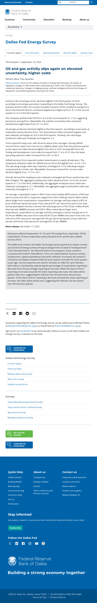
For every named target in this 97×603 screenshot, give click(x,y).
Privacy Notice (57, 597)
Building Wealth (15, 481)
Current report (15, 363)
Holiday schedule (40, 481)
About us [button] (84, 20)
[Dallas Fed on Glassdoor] (43, 544)
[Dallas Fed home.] (48, 565)
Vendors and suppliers (72, 490)
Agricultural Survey (17, 412)
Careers (29, 2)
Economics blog (15, 495)
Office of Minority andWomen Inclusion (43, 492)
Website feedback (70, 495)
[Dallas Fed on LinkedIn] (16, 544)
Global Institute (14, 477)
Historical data (14, 368)
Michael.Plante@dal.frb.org (21, 325)
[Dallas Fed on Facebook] (23, 544)
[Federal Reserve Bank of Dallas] (18, 12)
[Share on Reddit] (27, 313)
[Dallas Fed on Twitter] (10, 544)
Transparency (39, 477)
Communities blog (16, 490)
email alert (25, 330)
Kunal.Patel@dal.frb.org (66, 325)
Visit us (11, 499)
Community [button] (29, 20)
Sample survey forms (18, 384)
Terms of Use (39, 597)
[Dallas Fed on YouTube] (36, 544)
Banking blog (13, 486)
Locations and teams (71, 481)
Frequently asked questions (74, 477)
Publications (13, 503)
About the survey (16, 379)
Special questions (13, 83)
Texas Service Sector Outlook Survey (25, 407)
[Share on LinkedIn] (14, 313)
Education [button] (49, 20)
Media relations (69, 486)
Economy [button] (10, 20)
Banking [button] (66, 20)
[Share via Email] (34, 313)
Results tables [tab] (70, 52)
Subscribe (15, 528)
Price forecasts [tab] (32, 52)
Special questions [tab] (51, 52)
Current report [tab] (14, 52)
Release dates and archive (20, 374)
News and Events (13, 2)
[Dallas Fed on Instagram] (30, 544)
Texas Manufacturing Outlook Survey (25, 402)
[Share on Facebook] (21, 313)
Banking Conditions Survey (20, 417)
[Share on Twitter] (7, 313)
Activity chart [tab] (87, 52)
